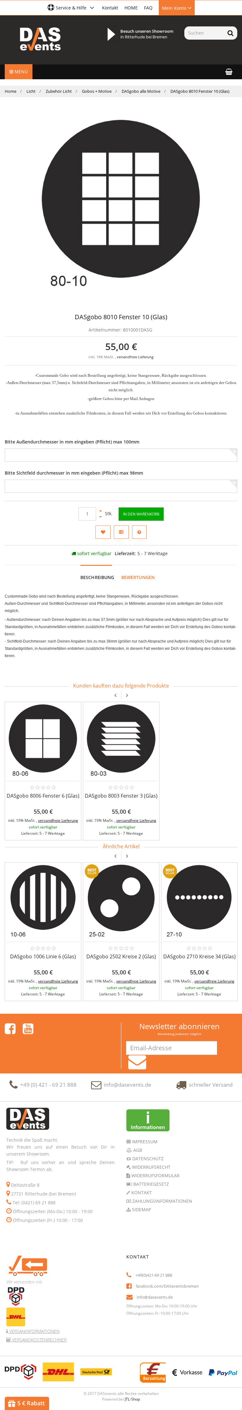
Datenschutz (147, 1159)
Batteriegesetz (150, 1184)
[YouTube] (28, 1029)
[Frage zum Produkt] (139, 532)
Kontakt (110, 8)
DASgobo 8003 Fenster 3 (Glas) (121, 795)
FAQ (148, 8)
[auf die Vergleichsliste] (121, 532)
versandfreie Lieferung (135, 357)
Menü (20, 72)
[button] (72, 7)
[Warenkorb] (229, 71)
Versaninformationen (34, 1331)
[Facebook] (10, 1029)
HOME (131, 8)
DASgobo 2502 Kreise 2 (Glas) (121, 956)
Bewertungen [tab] (138, 577)
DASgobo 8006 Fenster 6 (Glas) (43, 795)
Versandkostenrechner (38, 1340)
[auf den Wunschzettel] (103, 532)
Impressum (144, 1142)
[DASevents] (40, 39)
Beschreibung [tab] (97, 577)
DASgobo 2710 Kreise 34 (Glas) (199, 956)
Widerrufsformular (155, 1176)
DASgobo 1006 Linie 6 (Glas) (43, 956)
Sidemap (141, 1209)
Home (10, 91)
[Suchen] (230, 33)
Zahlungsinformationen (161, 1201)
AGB (137, 1150)
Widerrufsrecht (150, 1167)
